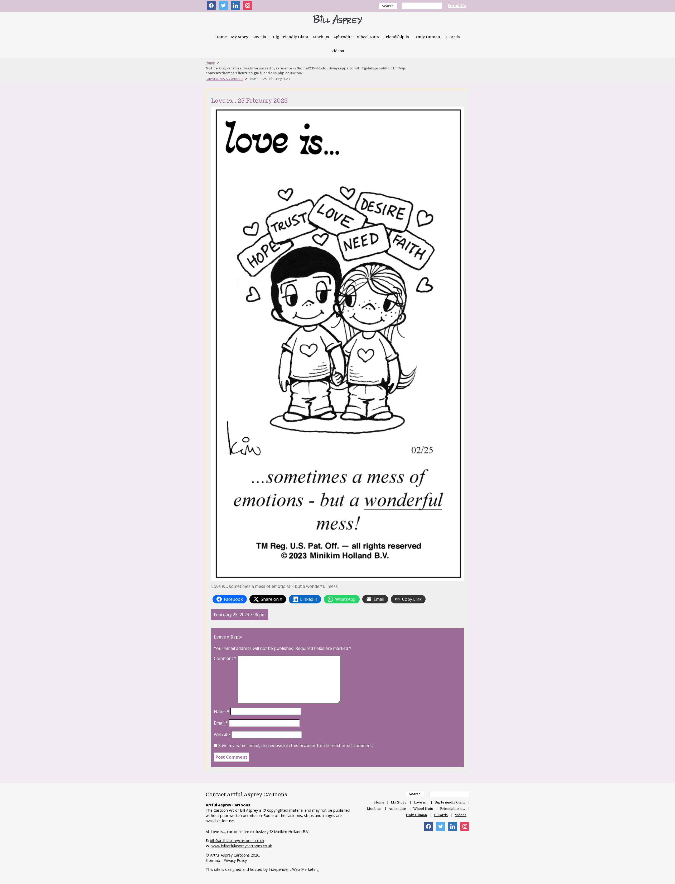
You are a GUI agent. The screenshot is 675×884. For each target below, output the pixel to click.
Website (222, 735)
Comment (225, 658)
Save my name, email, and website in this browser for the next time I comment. (295, 745)
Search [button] (388, 5)
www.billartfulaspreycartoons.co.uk (241, 845)
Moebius (321, 37)
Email (221, 723)
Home (221, 37)
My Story (239, 37)
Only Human (428, 37)
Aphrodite (343, 37)
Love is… (260, 37)
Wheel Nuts (368, 37)
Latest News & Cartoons (224, 78)
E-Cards (452, 37)
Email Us (457, 5)
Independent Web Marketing (294, 869)
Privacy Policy (235, 860)
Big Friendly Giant (290, 37)
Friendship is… (397, 37)
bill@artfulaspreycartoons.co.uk (237, 840)
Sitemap (213, 860)
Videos (337, 51)
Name (221, 711)
